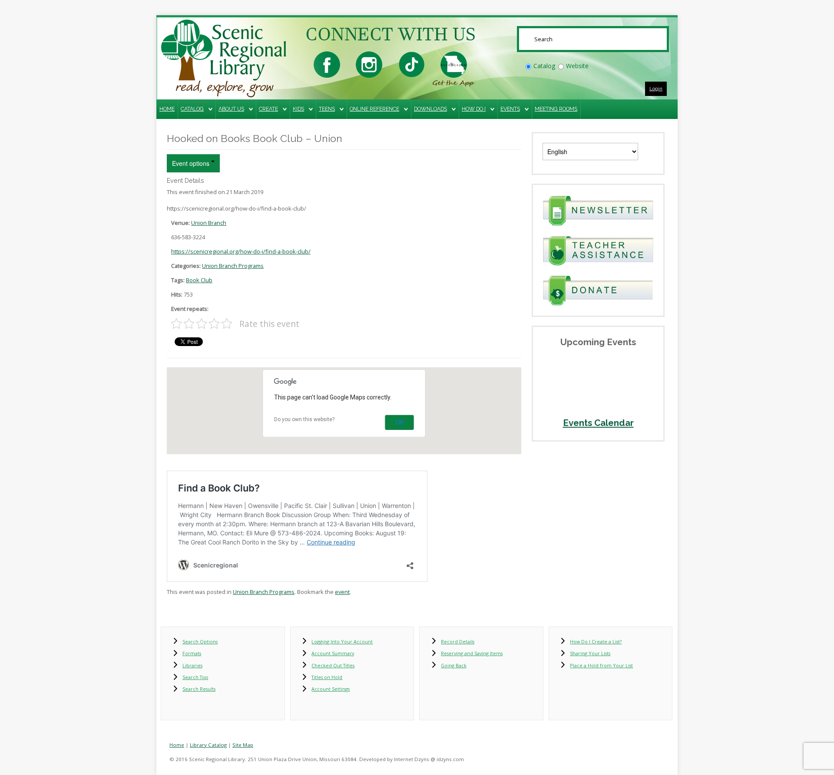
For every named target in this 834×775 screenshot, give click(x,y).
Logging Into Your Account (342, 641)
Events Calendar (598, 423)
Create (268, 109)
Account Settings (330, 689)
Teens (327, 109)
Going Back (454, 665)
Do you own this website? (304, 419)
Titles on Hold (326, 677)
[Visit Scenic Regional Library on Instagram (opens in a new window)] (369, 63)
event (342, 592)
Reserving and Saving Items (472, 653)
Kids (298, 109)
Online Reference (374, 109)
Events (510, 109)
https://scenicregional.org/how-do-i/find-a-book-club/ (241, 251)
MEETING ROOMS (556, 109)
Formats (191, 653)
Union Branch (208, 223)
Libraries (192, 665)
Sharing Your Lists (590, 653)
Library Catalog (208, 745)
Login (655, 89)
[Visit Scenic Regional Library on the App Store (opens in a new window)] (453, 63)
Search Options (200, 641)
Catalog (544, 66)
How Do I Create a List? (596, 641)
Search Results (198, 689)
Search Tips (195, 677)
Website (577, 66)
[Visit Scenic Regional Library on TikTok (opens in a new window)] (411, 63)
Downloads (430, 109)
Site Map (242, 745)
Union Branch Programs (233, 266)
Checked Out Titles (332, 665)
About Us (231, 109)
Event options (191, 163)
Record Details (457, 641)
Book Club (199, 280)
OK (400, 422)
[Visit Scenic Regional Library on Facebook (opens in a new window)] (327, 63)
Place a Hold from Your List (601, 665)
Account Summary (332, 653)
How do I (474, 109)
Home (167, 109)
